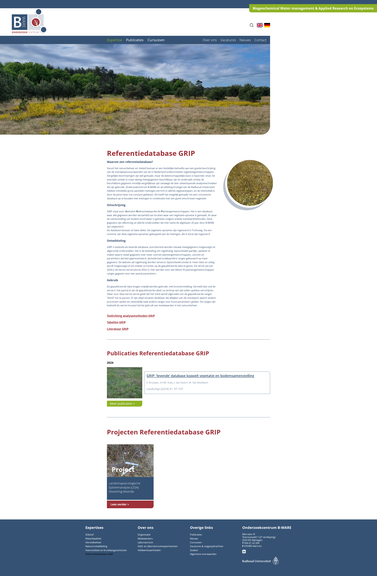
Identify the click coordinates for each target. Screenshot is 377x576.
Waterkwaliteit (93, 538)
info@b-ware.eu (253, 546)
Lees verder (118, 504)
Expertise (114, 39)
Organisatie (144, 534)
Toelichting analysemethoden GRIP (131, 316)
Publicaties (134, 39)
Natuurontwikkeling (96, 546)
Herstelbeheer (93, 542)
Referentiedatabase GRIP (99, 554)
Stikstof (89, 534)
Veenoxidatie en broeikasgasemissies (106, 550)
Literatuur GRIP (118, 329)
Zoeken (194, 550)
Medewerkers (145, 538)
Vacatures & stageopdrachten (206, 546)
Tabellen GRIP (116, 322)
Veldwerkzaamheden (149, 550)
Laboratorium (145, 542)
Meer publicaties (121, 404)
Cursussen (156, 39)
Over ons (210, 39)
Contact (260, 39)
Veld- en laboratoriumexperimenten (158, 546)
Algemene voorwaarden (203, 554)
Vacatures (228, 39)
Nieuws (245, 39)
